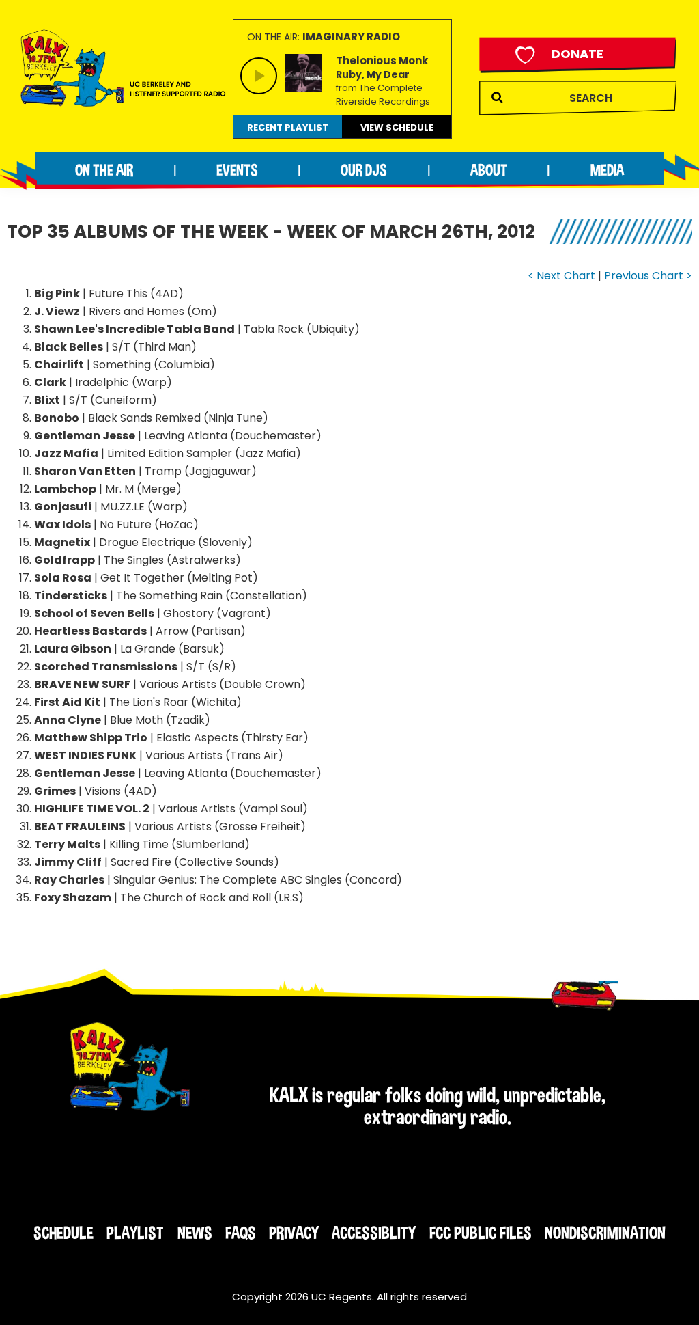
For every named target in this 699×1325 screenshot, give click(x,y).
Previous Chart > (648, 276)
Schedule (63, 1232)
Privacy (294, 1232)
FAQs (240, 1232)
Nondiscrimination (605, 1232)
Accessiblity (374, 1232)
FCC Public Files (480, 1232)
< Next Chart (561, 276)
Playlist (135, 1232)
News (194, 1232)
